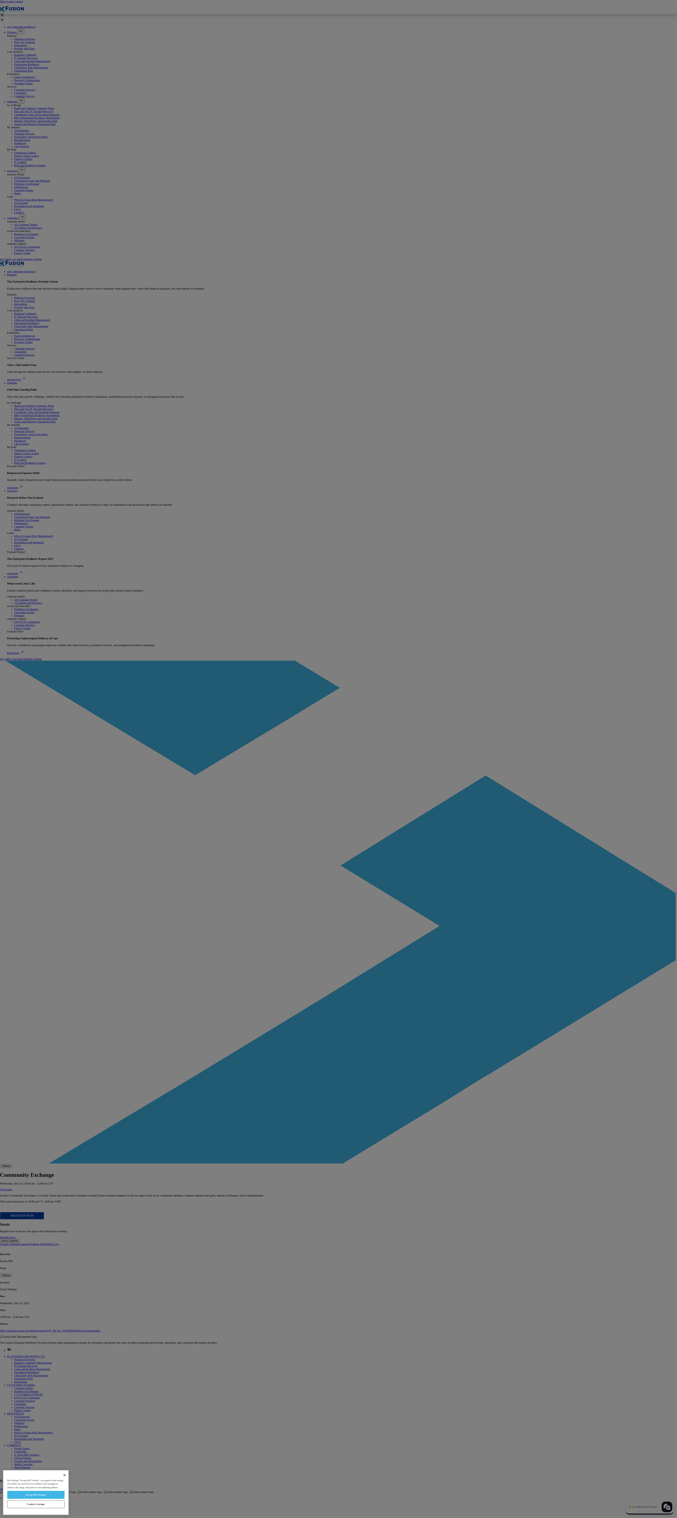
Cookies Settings (36, 1504)
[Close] (64, 1475)
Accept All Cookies (36, 1494)
